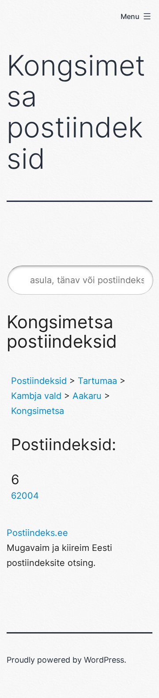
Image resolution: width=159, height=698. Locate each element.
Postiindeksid (39, 381)
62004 (25, 495)
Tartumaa (97, 381)
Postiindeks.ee (37, 532)
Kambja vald (36, 396)
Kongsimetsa (37, 411)
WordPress (104, 659)
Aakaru (87, 396)
